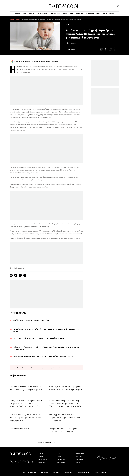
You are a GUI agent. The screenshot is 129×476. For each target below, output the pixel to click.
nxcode (103, 472)
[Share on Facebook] (110, 49)
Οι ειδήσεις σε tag (83, 472)
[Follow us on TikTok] (15, 461)
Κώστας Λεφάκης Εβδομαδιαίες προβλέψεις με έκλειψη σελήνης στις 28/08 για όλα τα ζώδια (46, 348)
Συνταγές (41, 456)
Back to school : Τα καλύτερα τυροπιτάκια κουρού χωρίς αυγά (38, 338)
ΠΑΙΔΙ (105, 14)
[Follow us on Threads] (28, 461)
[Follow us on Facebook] (19, 461)
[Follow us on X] (24, 461)
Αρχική (12, 19)
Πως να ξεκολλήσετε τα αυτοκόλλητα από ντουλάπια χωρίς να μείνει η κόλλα (26, 388)
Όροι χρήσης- (69, 472)
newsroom (75, 43)
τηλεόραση (90, 14)
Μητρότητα (80, 453)
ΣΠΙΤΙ (71, 14)
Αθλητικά (79, 456)
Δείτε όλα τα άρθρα (45, 443)
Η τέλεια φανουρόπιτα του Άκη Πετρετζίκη (31, 320)
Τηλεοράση (41, 453)
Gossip (17, 14)
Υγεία (98, 14)
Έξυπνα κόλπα (42, 14)
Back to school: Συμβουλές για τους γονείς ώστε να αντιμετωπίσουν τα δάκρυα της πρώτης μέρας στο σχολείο (65, 403)
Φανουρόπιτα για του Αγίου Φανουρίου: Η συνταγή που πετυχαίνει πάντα (44, 356)
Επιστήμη (60, 453)
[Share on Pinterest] (105, 49)
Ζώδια (65, 14)
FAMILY (111, 14)
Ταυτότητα (44, 472)
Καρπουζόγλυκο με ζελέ (20, 428)
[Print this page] (101, 49)
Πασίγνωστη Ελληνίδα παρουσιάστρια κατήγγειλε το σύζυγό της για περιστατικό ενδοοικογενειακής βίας (26, 403)
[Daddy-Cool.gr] (64, 6)
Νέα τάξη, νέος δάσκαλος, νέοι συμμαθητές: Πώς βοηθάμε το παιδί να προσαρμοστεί (65, 417)
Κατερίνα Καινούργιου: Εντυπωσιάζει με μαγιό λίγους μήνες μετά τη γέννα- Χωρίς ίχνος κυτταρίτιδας (26, 417)
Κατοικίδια (79, 459)
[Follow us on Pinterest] (11, 461)
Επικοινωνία (56, 472)
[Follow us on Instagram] (32, 461)
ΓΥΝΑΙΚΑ (32, 14)
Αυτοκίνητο (61, 462)
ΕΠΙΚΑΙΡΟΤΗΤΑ (55, 14)
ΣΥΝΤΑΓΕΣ (79, 14)
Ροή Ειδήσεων (42, 459)
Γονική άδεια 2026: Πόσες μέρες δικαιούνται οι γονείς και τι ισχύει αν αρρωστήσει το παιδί (47, 330)
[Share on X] (114, 49)
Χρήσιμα (59, 456)
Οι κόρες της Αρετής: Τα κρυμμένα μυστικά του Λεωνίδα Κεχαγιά (63, 430)
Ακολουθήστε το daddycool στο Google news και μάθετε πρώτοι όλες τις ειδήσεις (46, 368)
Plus (24, 14)
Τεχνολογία (42, 462)
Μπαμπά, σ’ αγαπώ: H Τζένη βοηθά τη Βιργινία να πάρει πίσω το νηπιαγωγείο (65, 388)
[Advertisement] (46, 90)
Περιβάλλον (61, 459)
